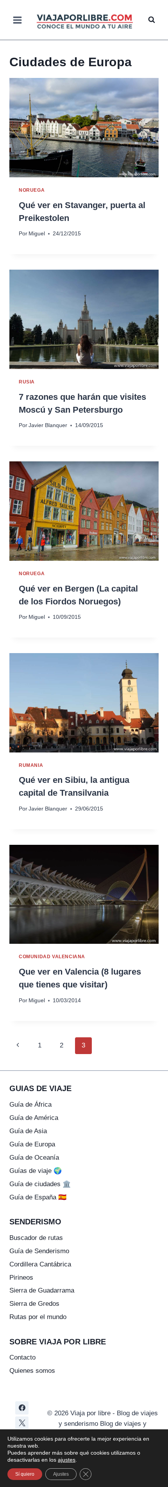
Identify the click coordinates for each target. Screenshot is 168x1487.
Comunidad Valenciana (52, 956)
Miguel (37, 234)
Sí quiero (24, 1474)
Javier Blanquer (48, 425)
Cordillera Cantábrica (40, 1264)
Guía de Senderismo (39, 1251)
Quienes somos (32, 1370)
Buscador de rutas (36, 1238)
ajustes (66, 1460)
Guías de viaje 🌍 (35, 1170)
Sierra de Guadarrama (41, 1290)
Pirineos (21, 1277)
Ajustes (61, 1474)
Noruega (32, 190)
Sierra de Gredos (34, 1303)
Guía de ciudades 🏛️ (40, 1184)
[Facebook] (22, 1408)
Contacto (22, 1357)
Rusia (27, 382)
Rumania (31, 765)
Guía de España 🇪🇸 (37, 1197)
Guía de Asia (28, 1131)
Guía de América (33, 1117)
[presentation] (84, 127)
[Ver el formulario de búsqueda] (152, 20)
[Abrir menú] (17, 20)
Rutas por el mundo (37, 1317)
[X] (22, 1423)
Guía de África (30, 1104)
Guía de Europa (32, 1144)
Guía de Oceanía (34, 1157)
